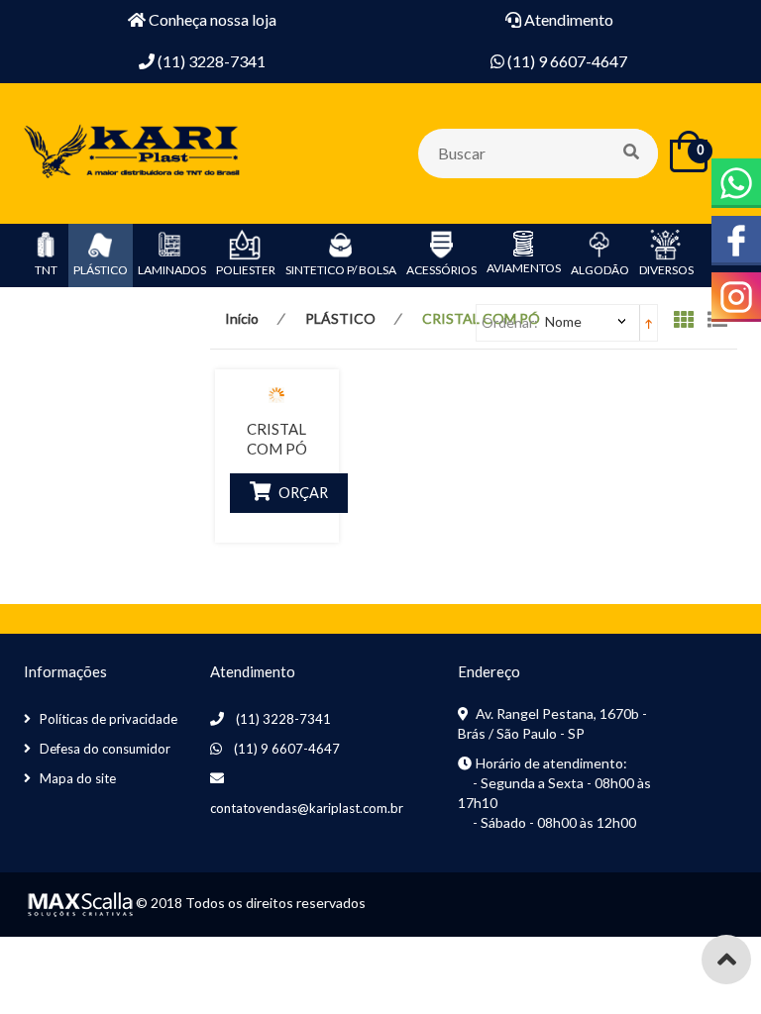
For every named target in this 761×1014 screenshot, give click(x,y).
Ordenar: (510, 322)
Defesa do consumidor (105, 749)
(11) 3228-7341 (283, 719)
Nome (563, 321)
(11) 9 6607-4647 (287, 749)
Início (242, 318)
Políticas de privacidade (108, 719)
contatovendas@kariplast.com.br (306, 808)
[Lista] (722, 324)
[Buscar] (632, 153)
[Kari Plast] (133, 152)
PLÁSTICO (340, 318)
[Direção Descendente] (648, 322)
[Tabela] (689, 324)
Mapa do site (78, 778)
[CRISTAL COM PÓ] (277, 394)
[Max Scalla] (78, 902)
